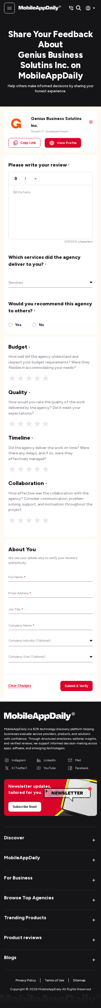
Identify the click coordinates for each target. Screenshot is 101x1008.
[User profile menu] (91, 8)
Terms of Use (54, 980)
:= (35, 178)
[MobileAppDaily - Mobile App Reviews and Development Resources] (50, 717)
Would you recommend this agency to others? (50, 307)
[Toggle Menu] (9, 8)
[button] (50, 840)
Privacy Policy (26, 980)
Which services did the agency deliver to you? (44, 260)
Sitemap (79, 980)
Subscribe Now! (25, 807)
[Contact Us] (71, 8)
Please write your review (38, 165)
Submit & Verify (76, 686)
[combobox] (50, 283)
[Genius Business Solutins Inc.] (16, 123)
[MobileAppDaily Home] (40, 8)
